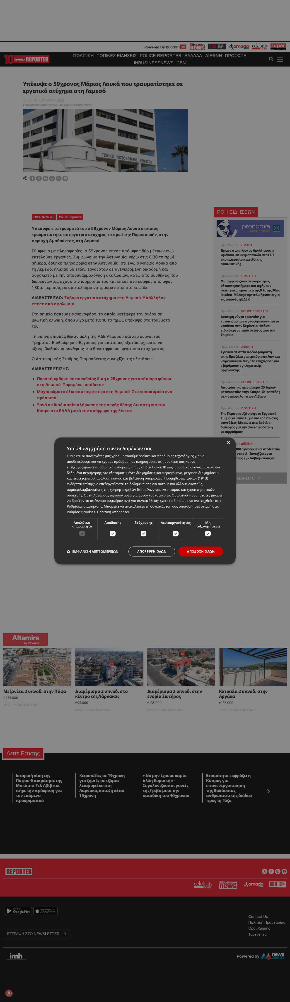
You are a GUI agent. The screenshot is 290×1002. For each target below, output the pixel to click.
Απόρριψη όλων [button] (151, 551)
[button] (92, 551)
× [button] (228, 442)
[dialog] (145, 500)
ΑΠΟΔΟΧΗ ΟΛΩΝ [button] (201, 551)
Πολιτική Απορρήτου (113, 512)
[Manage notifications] (8, 993)
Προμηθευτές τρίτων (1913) (186, 478)
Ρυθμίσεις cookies (81, 512)
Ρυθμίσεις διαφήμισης (84, 506)
